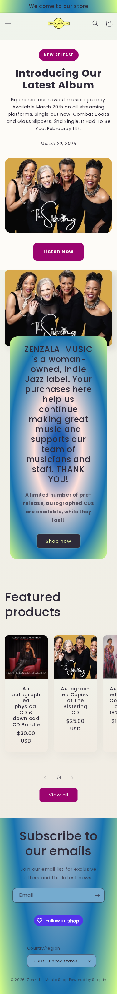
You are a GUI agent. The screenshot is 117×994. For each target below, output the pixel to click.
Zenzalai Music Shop (47, 979)
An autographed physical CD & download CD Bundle (26, 707)
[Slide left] (45, 778)
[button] (8, 23)
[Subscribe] (97, 895)
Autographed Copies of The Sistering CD (75, 701)
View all (58, 794)
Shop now (58, 541)
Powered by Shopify (88, 979)
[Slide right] (72, 778)
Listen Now (58, 251)
